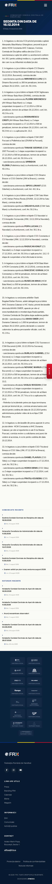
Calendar (8, 795)
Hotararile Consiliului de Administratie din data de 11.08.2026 (22, 532)
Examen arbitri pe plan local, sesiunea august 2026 (25, 569)
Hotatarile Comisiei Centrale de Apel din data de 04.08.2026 (21, 625)
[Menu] (45, 5)
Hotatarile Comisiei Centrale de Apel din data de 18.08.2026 (21, 590)
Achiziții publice (10, 826)
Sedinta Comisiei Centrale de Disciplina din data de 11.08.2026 (23, 559)
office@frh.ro (10, 850)
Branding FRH (10, 791)
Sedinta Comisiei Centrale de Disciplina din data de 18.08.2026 (23, 519)
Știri (6, 818)
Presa (6, 787)
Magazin (7, 802)
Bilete (6, 799)
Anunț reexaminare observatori (16, 613)
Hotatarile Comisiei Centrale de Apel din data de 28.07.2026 (21, 639)
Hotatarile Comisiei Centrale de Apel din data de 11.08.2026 (21, 603)
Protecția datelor (14, 861)
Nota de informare (26, 865)
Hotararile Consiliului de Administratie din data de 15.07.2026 (22, 546)
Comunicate (9, 822)
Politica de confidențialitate (34, 861)
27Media (31, 879)
